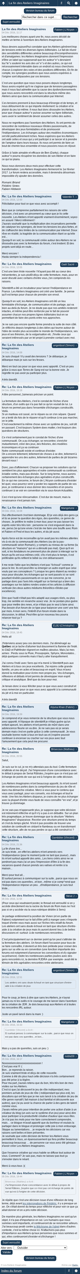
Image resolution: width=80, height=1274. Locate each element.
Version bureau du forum (40, 10)
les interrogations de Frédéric (40, 1203)
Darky (75, 1265)
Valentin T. (70, 196)
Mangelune (69, 508)
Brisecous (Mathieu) (64, 749)
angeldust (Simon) (65, 345)
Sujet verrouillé (11, 21)
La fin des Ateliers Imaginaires (29, 3)
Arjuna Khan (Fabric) (63, 707)
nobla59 (71, 1056)
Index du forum (11, 1270)
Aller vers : (7, 1247)
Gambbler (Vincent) (64, 837)
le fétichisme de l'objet (46, 1226)
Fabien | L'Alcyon (66, 29)
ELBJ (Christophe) (65, 625)
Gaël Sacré (69, 264)
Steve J (71, 896)
